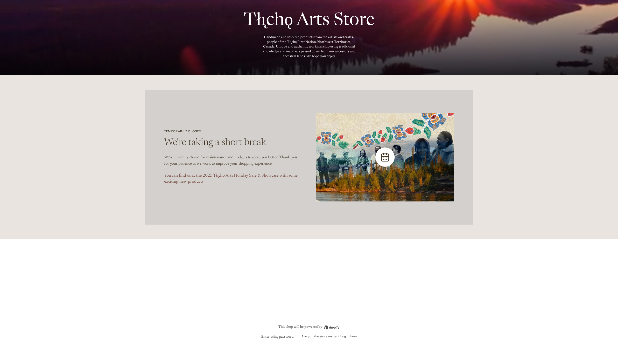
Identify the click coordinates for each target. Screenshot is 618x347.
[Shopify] (331, 327)
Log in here (348, 336)
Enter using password (277, 337)
